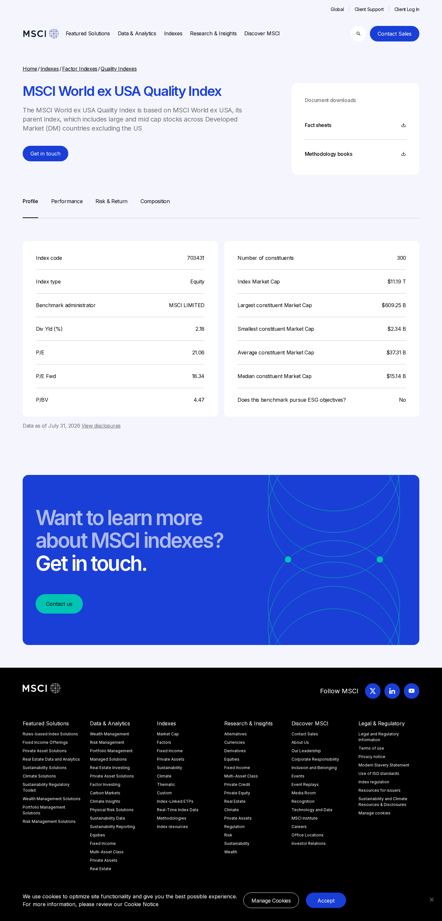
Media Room (304, 792)
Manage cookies (375, 813)
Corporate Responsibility (315, 759)
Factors (164, 742)
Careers (299, 826)
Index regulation (374, 781)
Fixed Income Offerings (45, 742)
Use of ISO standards (379, 773)
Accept (325, 900)
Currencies (234, 742)
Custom (164, 792)
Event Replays (305, 784)
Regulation (234, 826)
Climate (164, 776)
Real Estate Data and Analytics (51, 759)
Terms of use (371, 748)
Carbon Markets (105, 792)
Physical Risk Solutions (112, 809)
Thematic (166, 784)
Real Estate (100, 868)
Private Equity (237, 792)
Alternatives (235, 733)
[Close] (432, 899)
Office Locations (308, 835)
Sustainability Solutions (45, 767)
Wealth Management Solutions (52, 798)
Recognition (303, 801)
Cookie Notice (141, 904)
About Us (300, 742)
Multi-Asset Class (107, 851)
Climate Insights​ (105, 801)
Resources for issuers (380, 790)
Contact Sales (395, 33)
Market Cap (168, 733)
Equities (97, 835)
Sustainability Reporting (112, 826)
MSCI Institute (305, 818)
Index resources (172, 826)
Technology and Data (312, 809)
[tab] (30, 207)
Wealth (230, 851)
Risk (228, 835)
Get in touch (45, 153)
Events (298, 776)
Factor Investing (105, 784)
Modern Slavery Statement (384, 765)
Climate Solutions (39, 776)
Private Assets (103, 860)
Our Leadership (306, 750)
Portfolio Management (111, 750)
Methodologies (171, 818)
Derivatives (235, 750)
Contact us (59, 604)
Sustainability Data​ (107, 818)
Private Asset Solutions (45, 750)
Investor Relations (309, 843)
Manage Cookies (271, 900)
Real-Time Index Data (177, 809)
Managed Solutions (108, 759)
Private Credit (237, 784)
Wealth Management (109, 733)
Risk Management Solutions (49, 821)
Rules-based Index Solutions (50, 733)
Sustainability (169, 767)
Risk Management (107, 742)
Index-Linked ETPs (175, 801)
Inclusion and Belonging (314, 767)
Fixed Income (103, 843)
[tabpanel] (221, 324)
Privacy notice (372, 756)
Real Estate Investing (110, 767)
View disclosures (101, 425)
